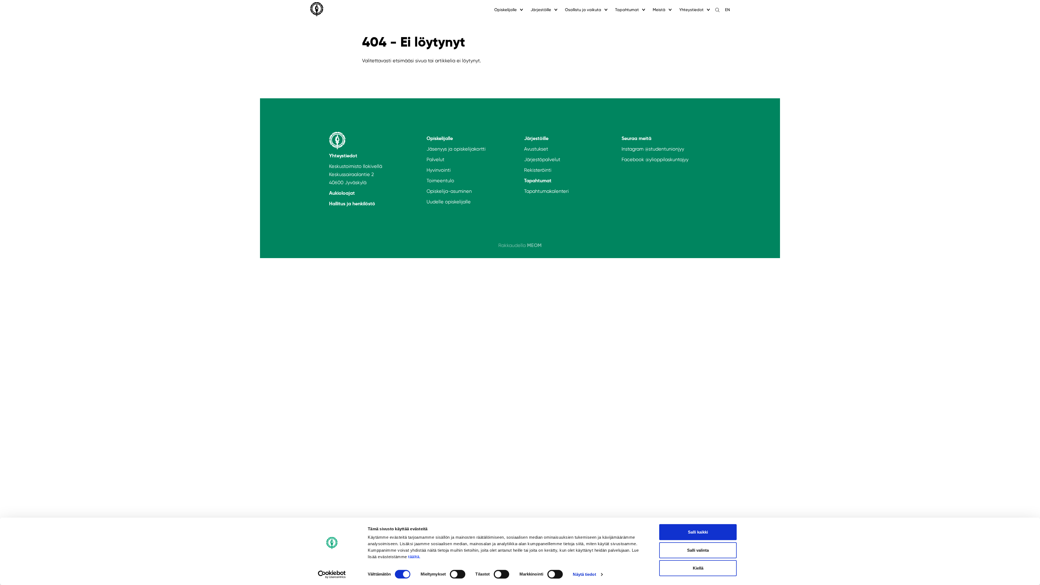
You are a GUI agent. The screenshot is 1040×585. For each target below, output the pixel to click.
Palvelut (435, 159)
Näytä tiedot (584, 574)
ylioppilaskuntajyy (668, 159)
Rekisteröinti (537, 170)
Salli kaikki (698, 532)
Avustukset (536, 149)
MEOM (534, 245)
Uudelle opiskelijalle (449, 201)
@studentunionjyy (664, 149)
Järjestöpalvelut (542, 159)
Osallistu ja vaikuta (583, 9)
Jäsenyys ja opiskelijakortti (456, 149)
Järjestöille (541, 9)
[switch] (457, 574)
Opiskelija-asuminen (449, 191)
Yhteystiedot (691, 9)
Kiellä (698, 568)
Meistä (659, 9)
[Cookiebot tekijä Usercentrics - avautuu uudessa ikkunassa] (332, 574)
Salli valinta (698, 550)
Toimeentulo (440, 180)
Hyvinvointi (439, 170)
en (727, 9)
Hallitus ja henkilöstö (352, 203)
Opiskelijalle (505, 9)
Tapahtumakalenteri (546, 191)
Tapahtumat (627, 9)
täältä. (414, 556)
